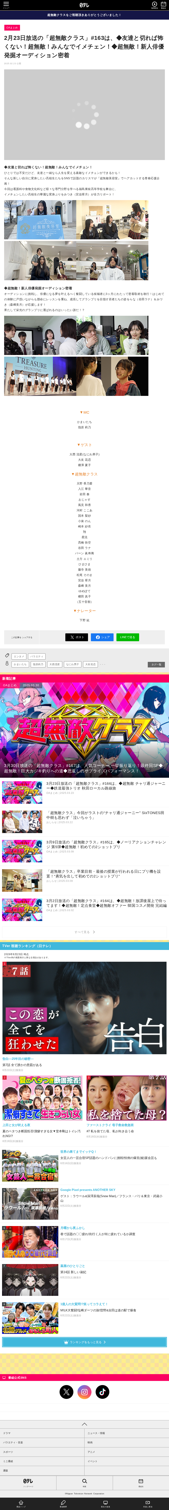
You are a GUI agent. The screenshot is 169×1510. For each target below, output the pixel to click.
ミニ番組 (8, 1461)
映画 (90, 1442)
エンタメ (19, 656)
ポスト (80, 637)
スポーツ (8, 1452)
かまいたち (20, 664)
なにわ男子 (72, 664)
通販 (5, 1470)
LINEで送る (127, 637)
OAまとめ (12, 27)
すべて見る (83, 932)
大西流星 (54, 664)
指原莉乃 (38, 664)
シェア (105, 637)
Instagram (84, 1392)
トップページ (28, 1486)
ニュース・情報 (96, 1433)
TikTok (103, 1392)
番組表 (140, 1486)
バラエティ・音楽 (13, 1442)
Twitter (67, 1392)
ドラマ (7, 1433)
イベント (92, 1461)
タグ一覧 (156, 664)
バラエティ (36, 656)
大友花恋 (90, 664)
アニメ (91, 1452)
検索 (84, 1486)
